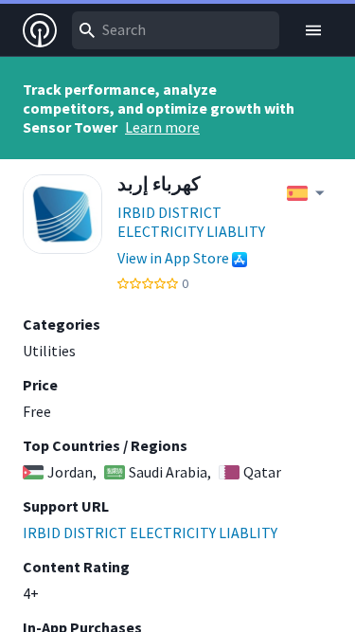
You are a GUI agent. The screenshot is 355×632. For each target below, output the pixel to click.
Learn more (162, 126)
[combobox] (175, 30)
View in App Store (173, 257)
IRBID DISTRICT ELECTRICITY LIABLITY (191, 222)
